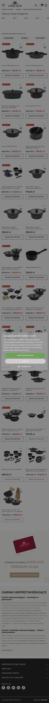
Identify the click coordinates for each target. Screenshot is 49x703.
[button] (24, 366)
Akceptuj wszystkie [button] (25, 355)
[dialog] (24, 351)
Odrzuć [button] (25, 361)
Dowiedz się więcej (22, 350)
